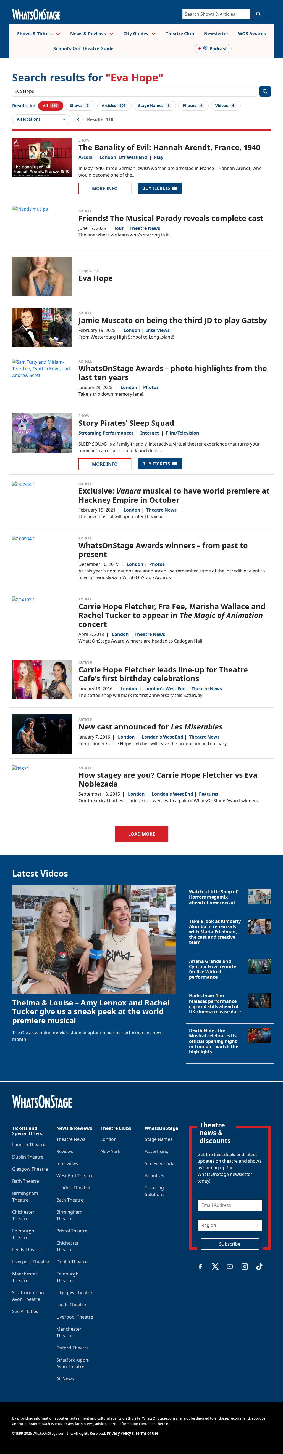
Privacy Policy (119, 1433)
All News (65, 1379)
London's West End (165, 689)
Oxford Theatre (72, 1348)
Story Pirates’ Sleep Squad (126, 423)
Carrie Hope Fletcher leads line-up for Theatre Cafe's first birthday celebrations (163, 673)
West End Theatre (74, 1176)
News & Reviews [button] (88, 34)
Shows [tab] (79, 105)
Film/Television (182, 433)
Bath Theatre (25, 1181)
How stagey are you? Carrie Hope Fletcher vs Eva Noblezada (167, 779)
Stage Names (89, 270)
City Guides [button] (136, 34)
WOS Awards (252, 34)
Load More (141, 834)
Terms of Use (146, 1433)
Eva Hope (95, 278)
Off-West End (133, 157)
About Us (154, 1176)
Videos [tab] (224, 105)
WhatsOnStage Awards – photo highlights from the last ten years (172, 372)
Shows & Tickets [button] (35, 34)
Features (208, 794)
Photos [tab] (192, 105)
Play (158, 157)
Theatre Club (180, 34)
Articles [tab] (113, 105)
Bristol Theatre (71, 1231)
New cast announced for (150, 726)
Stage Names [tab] (153, 105)
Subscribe (229, 1244)
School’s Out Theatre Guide (83, 49)
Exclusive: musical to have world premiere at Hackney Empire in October (173, 495)
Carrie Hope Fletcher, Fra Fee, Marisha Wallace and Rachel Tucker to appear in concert (171, 615)
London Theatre (29, 1145)
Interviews (158, 330)
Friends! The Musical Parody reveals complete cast (170, 218)
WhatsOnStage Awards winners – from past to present (163, 549)
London (107, 157)
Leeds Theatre (27, 1250)
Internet (149, 433)
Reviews (64, 1151)
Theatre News (145, 228)
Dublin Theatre (27, 1157)
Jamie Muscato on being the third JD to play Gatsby (172, 320)
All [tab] (50, 105)
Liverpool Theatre (30, 1262)
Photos (151, 387)
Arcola (85, 157)
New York (110, 1151)
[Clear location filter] (78, 119)
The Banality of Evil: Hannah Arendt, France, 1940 (169, 147)
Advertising (157, 1151)
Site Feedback (159, 1163)
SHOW (83, 140)
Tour (119, 228)
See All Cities (25, 1311)
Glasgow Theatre (30, 1169)
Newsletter (216, 34)
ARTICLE (85, 210)
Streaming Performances (105, 433)
